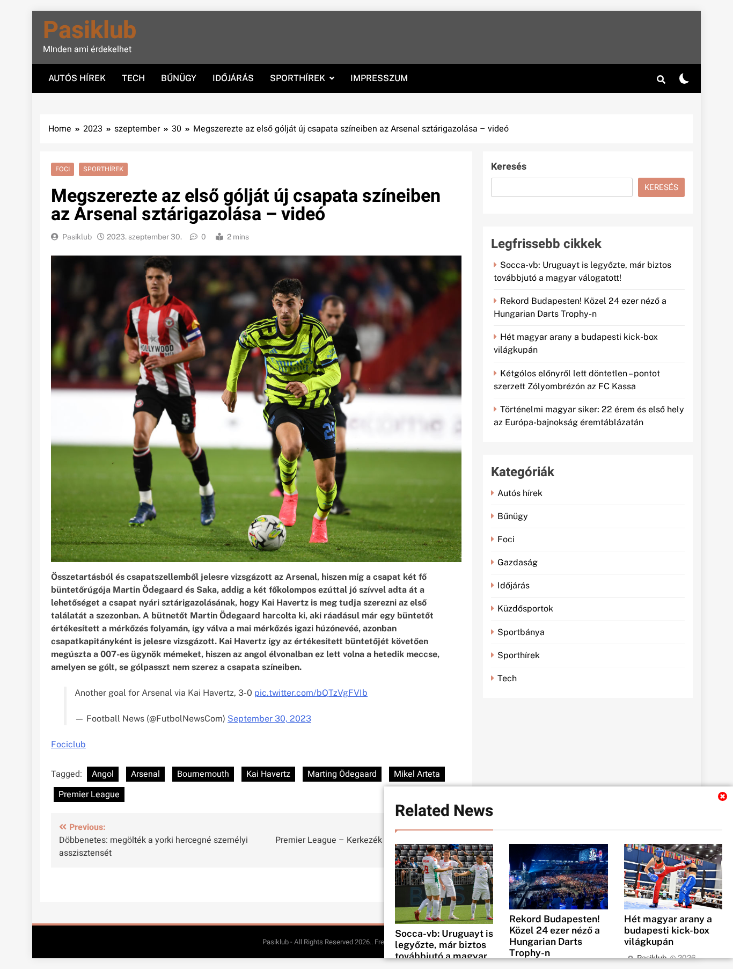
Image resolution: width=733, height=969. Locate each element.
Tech (133, 78)
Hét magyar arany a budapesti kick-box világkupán (668, 930)
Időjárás (233, 78)
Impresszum (379, 78)
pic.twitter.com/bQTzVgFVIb (311, 693)
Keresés (508, 166)
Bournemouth (203, 774)
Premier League (89, 794)
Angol (103, 774)
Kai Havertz (268, 774)
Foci (62, 169)
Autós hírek (77, 78)
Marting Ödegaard (342, 774)
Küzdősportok (525, 608)
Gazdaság (517, 562)
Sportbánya (521, 632)
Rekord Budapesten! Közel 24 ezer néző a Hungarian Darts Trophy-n (554, 935)
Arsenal (145, 774)
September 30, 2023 (269, 718)
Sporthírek (297, 78)
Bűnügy (178, 78)
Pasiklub (89, 30)
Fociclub (68, 744)
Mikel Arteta (417, 774)
